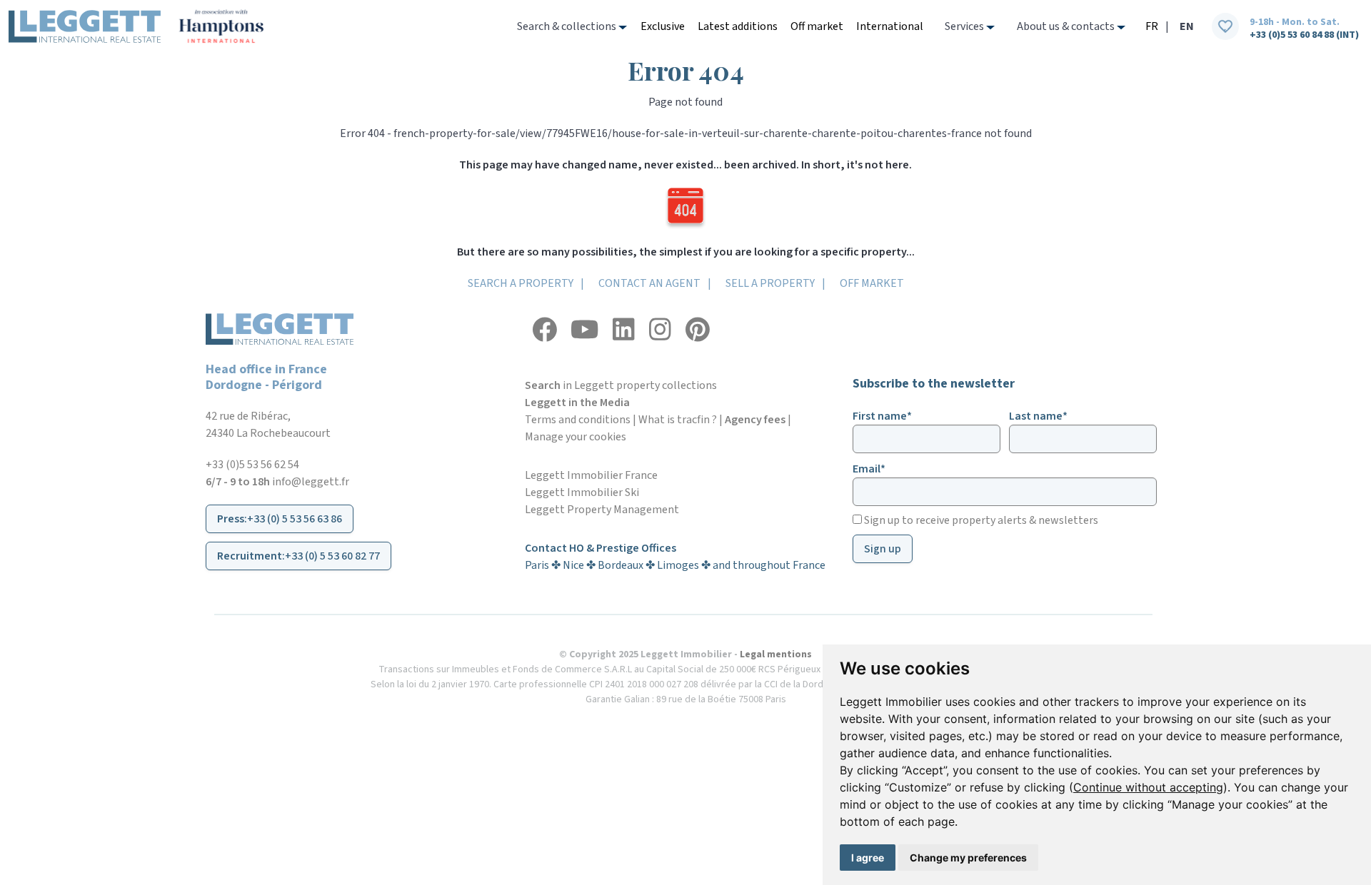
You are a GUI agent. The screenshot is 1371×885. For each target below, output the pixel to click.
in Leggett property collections (621, 385)
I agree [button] (867, 857)
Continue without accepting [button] (1148, 787)
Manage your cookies (575, 437)
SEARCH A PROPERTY (520, 283)
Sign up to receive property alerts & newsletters (980, 520)
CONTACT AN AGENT (649, 283)
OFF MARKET (872, 283)
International (889, 26)
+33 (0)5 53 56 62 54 (252, 464)
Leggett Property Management (602, 509)
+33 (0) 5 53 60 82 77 (332, 556)
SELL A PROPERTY (770, 283)
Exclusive (663, 26)
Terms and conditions (578, 420)
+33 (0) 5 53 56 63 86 (294, 519)
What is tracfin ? (677, 420)
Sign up (882, 549)
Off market (816, 26)
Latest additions (738, 26)
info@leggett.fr (310, 482)
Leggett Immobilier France (591, 475)
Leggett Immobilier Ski (582, 492)
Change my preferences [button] (968, 857)
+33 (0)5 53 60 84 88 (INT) (1304, 35)
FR (1151, 26)
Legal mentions (776, 654)
